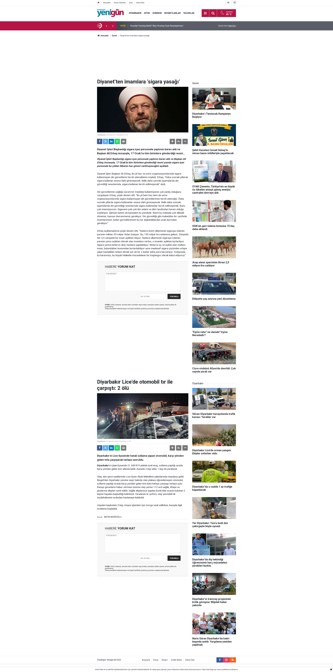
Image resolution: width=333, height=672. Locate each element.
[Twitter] (105, 141)
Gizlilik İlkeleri (176, 660)
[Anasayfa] (98, 3)
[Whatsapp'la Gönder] (117, 141)
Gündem (157, 13)
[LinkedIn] (111, 141)
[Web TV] (228, 2)
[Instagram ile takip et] (226, 660)
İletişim (165, 660)
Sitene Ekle (140, 3)
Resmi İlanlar (172, 13)
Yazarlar (188, 13)
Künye (155, 660)
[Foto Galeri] (234, 2)
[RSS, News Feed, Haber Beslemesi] (232, 660)
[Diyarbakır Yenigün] (110, 13)
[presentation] (106, 25)
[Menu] (205, 13)
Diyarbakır (135, 13)
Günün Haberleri (120, 3)
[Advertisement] (166, 59)
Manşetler (107, 3)
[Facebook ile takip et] (219, 660)
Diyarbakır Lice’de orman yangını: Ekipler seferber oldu (155, 26)
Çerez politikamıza (224, 669)
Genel (114, 36)
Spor (147, 13)
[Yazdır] (123, 141)
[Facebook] (99, 141)
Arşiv (131, 3)
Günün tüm (227, 26)
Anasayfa (104, 36)
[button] (172, 141)
